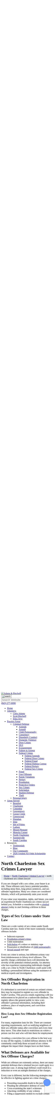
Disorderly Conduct (28, 737)
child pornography (42, 947)
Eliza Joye (17, 719)
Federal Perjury (32, 766)
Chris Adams (19, 713)
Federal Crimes (26, 753)
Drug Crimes (25, 742)
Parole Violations (27, 777)
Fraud (21, 771)
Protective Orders (27, 785)
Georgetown (18, 811)
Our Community (20, 851)
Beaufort (17, 803)
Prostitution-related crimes (19, 939)
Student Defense (26, 792)
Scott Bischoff (19, 716)
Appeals (22, 726)
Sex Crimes (24, 787)
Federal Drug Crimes (34, 758)
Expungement (25, 748)
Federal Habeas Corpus (35, 763)
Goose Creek (19, 814)
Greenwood (18, 816)
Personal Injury (20, 798)
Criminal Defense (21, 724)
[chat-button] (47, 1084)
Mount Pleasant (20, 829)
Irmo (15, 822)
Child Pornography (28, 732)
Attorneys (11, 711)
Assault (22, 729)
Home (10, 708)
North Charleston (21, 835)
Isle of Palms (19, 824)
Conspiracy (24, 734)
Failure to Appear (27, 750)
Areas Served (13, 800)
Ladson (16, 827)
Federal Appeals (32, 756)
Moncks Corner (20, 832)
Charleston (18, 806)
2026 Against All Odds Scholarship (29, 853)
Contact (10, 856)
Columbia (17, 808)
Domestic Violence (27, 740)
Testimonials (18, 845)
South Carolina (20, 840)
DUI (21, 745)
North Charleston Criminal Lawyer (28, 876)
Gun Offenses (25, 774)
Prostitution (24, 782)
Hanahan (17, 819)
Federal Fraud (31, 761)
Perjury (22, 779)
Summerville (19, 837)
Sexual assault (13, 949)
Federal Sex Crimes (34, 769)
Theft (21, 795)
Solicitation (24, 790)
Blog (15, 848)
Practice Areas (13, 721)
